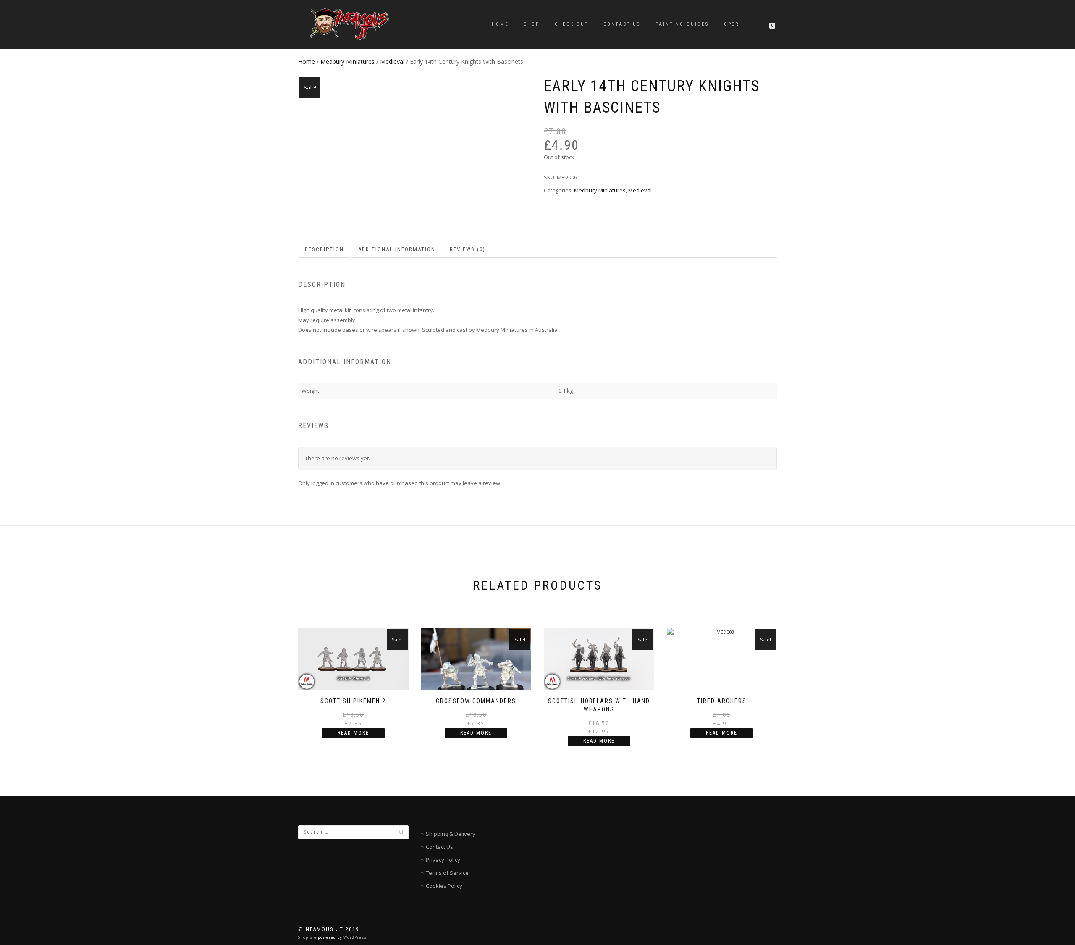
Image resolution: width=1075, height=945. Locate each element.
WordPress (354, 937)
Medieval (392, 62)
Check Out (571, 24)
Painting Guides (682, 24)
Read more (353, 733)
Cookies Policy (444, 886)
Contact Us (621, 24)
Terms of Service (447, 873)
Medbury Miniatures (347, 62)
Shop (532, 24)
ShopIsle (308, 937)
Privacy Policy (443, 860)
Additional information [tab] (396, 249)
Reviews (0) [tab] (467, 249)
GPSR (731, 24)
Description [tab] (324, 249)
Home (500, 24)
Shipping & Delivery (450, 833)
